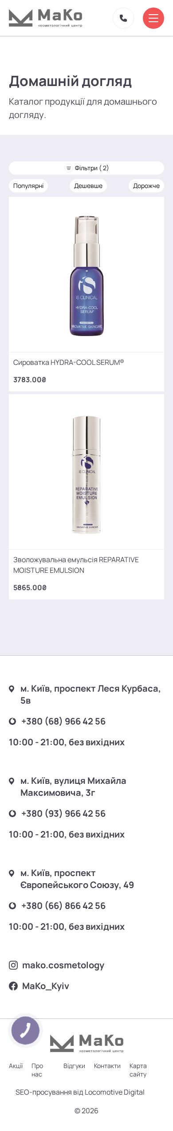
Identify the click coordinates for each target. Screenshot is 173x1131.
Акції (16, 1065)
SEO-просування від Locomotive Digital (80, 1092)
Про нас (37, 1069)
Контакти (107, 1065)
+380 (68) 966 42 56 (63, 721)
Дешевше (88, 185)
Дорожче (146, 185)
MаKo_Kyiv (45, 986)
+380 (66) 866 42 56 (63, 906)
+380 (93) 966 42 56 (63, 813)
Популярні (28, 185)
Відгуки (74, 1065)
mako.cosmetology (63, 965)
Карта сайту (138, 1069)
